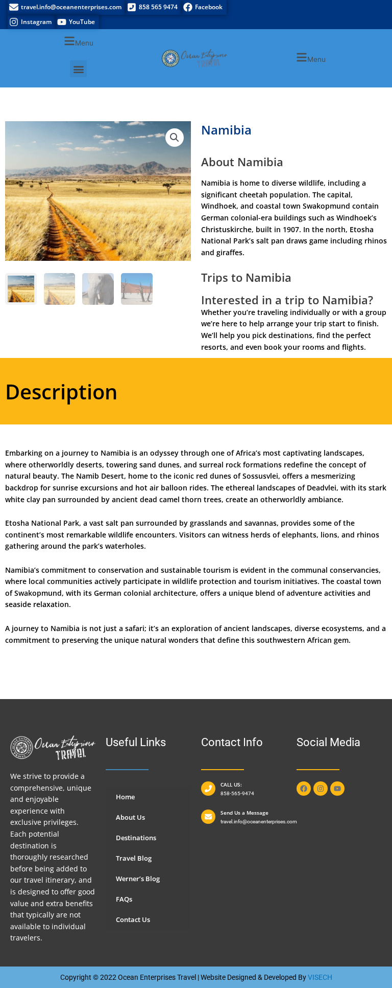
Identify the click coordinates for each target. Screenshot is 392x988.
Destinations (136, 837)
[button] (78, 42)
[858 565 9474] (154, 7)
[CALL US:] (208, 788)
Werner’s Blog (138, 878)
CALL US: (231, 784)
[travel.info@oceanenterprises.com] (67, 7)
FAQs (124, 899)
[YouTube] (77, 22)
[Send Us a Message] (208, 817)
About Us (130, 817)
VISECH (320, 977)
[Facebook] (204, 7)
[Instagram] (32, 22)
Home (125, 796)
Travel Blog (134, 858)
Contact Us (133, 919)
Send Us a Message (244, 812)
